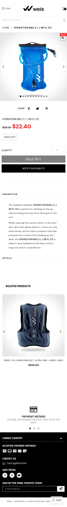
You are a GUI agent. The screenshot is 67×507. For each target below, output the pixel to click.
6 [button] (33, 96)
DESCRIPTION (10, 194)
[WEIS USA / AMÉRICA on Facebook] (4, 475)
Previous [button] (3, 66)
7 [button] (36, 96)
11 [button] (46, 96)
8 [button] (39, 96)
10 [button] (44, 96)
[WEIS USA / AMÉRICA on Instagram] (12, 475)
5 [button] (31, 96)
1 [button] (20, 96)
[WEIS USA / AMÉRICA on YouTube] (19, 475)
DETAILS (7, 258)
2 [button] (23, 96)
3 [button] (26, 96)
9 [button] (41, 96)
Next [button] (63, 66)
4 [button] (28, 96)
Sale (63, 35)
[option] (32, 333)
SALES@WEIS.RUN (16, 463)
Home (5, 27)
